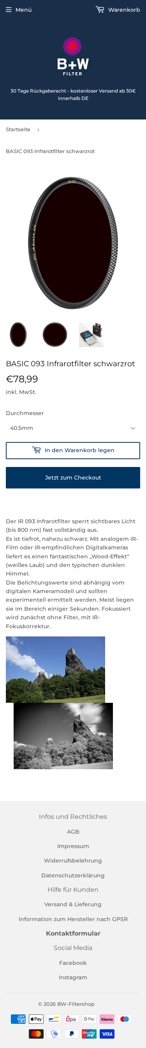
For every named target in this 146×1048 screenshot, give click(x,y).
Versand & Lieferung (73, 904)
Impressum (73, 846)
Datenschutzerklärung (73, 875)
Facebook (73, 962)
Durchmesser (25, 413)
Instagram (73, 977)
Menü (24, 9)
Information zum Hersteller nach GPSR (73, 919)
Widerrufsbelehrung (73, 860)
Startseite (18, 129)
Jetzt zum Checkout (73, 477)
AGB (73, 831)
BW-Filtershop (76, 1004)
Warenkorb (123, 9)
